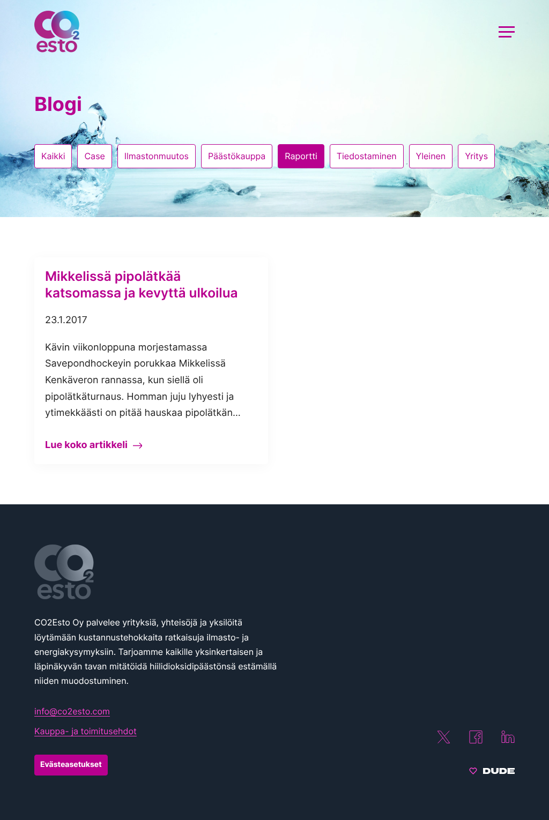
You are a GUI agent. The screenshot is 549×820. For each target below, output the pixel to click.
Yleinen (431, 156)
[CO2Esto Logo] (157, 572)
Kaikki (53, 156)
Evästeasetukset (71, 764)
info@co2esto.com (72, 711)
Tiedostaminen (367, 156)
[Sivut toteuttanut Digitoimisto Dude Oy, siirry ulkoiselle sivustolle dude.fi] (492, 772)
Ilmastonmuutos (156, 156)
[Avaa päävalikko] (507, 31)
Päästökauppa (236, 156)
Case (94, 156)
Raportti (301, 156)
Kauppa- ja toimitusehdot (85, 731)
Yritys (476, 156)
